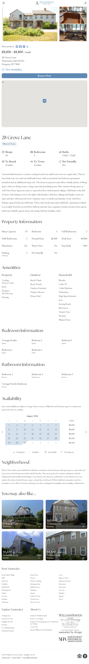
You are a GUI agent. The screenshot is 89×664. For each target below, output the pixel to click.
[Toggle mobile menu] (3, 3)
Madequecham (35, 584)
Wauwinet (5, 602)
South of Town (35, 596)
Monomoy (62, 587)
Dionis (32, 578)
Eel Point (5, 581)
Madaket (5, 584)
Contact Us (34, 627)
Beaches (4, 625)
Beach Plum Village (8, 575)
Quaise (32, 593)
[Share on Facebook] (20, 46)
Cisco (61, 575)
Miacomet (62, 584)
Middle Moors (35, 587)
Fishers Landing (35, 581)
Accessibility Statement (30, 657)
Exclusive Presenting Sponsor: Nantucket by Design (44, 623)
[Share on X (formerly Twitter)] (27, 46)
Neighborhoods (7, 622)
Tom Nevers (34, 599)
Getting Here (6, 615)
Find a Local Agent (36, 618)
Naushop (33, 590)
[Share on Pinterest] (24, 46)
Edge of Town (63, 578)
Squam (61, 596)
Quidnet (61, 593)
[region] (44, 24)
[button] (44, 101)
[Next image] (84, 24)
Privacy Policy (16, 657)
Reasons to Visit (7, 618)
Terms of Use (6, 657)
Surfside (4, 599)
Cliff (3, 578)
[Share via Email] (17, 46)
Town (61, 599)
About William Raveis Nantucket (41, 630)
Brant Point (34, 575)
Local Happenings (8, 628)
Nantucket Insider (8, 631)
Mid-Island (5, 587)
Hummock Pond (64, 581)
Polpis (4, 593)
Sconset (4, 596)
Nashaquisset (6, 590)
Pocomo (62, 590)
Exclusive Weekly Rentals (38, 615)
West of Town (35, 602)
